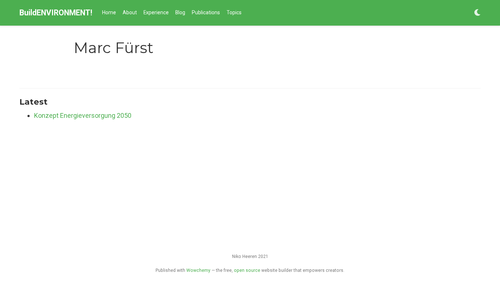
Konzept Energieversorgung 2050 (82, 115)
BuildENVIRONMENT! (55, 12)
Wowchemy (198, 270)
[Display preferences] (477, 13)
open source (247, 270)
